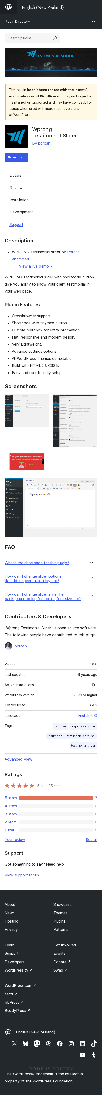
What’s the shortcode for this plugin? (37, 563)
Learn (9, 945)
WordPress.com (21, 985)
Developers (14, 961)
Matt (11, 994)
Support (16, 224)
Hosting (11, 921)
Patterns (60, 929)
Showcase (62, 904)
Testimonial (55, 736)
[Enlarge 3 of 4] (42, 457)
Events (59, 953)
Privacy (11, 929)
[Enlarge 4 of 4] (90, 484)
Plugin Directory (17, 21)
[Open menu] (94, 7)
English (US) (87, 715)
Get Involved (64, 945)
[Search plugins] (55, 38)
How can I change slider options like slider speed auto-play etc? (33, 578)
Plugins (59, 921)
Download (16, 157)
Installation (19, 200)
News (10, 912)
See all (91, 839)
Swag (60, 970)
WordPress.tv (19, 970)
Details (16, 175)
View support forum (22, 875)
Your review (15, 839)
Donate (62, 961)
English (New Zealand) (35, 1032)
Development (21, 212)
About (10, 904)
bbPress (14, 1002)
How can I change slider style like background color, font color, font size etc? (43, 596)
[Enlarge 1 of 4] (42, 400)
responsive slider (82, 726)
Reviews (17, 187)
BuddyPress (18, 1010)
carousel (60, 726)
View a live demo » (35, 266)
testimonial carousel (81, 736)
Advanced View (18, 759)
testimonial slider (83, 745)
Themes (60, 912)
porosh (44, 143)
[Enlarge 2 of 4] (90, 400)
